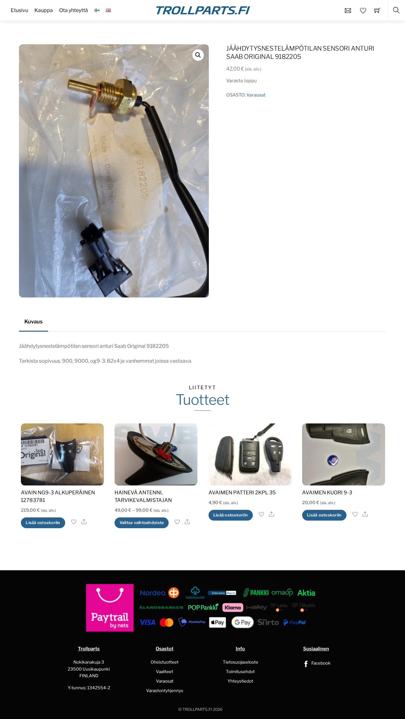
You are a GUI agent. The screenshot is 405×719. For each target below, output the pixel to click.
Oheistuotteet (164, 662)
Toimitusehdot (240, 671)
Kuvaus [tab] (33, 321)
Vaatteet (164, 671)
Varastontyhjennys (164, 690)
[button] (198, 55)
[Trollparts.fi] (203, 9)
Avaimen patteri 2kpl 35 (242, 493)
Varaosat (256, 95)
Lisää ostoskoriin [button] (43, 522)
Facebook (320, 663)
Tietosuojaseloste (240, 662)
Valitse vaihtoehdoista (142, 522)
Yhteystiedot (240, 681)
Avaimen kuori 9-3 (327, 493)
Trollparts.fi (197, 709)
